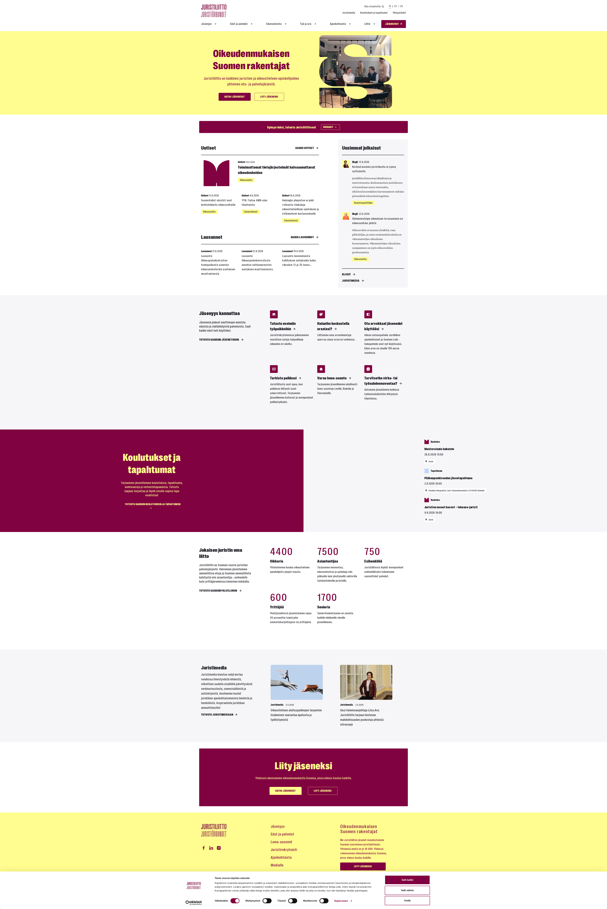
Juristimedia (348, 12)
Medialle (277, 865)
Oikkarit (328, 127)
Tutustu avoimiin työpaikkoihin (283, 326)
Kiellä (407, 900)
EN (401, 6)
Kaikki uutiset (304, 148)
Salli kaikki (407, 879)
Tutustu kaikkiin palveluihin (218, 590)
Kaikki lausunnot (302, 237)
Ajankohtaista (338, 23)
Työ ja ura (305, 23)
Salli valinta (407, 890)
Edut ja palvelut (239, 23)
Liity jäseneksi (269, 96)
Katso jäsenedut (234, 96)
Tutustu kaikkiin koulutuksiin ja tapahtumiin (152, 504)
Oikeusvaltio (246, 180)
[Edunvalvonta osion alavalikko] (286, 24)
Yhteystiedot (399, 12)
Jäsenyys (206, 23)
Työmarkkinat (251, 211)
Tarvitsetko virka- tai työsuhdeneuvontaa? (380, 381)
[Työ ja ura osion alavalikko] (315, 24)
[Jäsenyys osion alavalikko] (216, 24)
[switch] (267, 900)
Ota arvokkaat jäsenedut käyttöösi (383, 326)
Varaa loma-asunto (332, 378)
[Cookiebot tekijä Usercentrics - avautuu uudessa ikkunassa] (194, 902)
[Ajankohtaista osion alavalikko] (350, 24)
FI (390, 6)
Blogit (346, 274)
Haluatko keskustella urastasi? (333, 326)
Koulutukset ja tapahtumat (374, 12)
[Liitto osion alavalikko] (374, 24)
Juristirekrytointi (284, 849)
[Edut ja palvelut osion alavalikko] (252, 24)
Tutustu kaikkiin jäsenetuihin (219, 339)
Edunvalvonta (274, 23)
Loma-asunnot (281, 842)
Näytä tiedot (341, 901)
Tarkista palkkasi (283, 378)
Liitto (367, 23)
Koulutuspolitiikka (363, 202)
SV (395, 6)
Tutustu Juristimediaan (217, 714)
